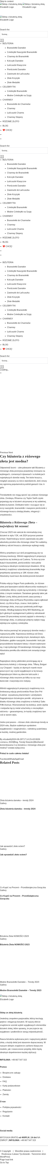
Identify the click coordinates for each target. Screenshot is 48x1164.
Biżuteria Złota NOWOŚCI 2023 (14, 936)
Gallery (3, 803)
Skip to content (6, 1)
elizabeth (7, 739)
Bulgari (43, 664)
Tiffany (36, 664)
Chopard (8, 668)
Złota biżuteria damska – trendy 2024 (17, 800)
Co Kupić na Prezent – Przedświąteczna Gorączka (23, 887)
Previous (4, 452)
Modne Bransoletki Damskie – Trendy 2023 (19, 982)
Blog (16, 742)
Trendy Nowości (26, 742)
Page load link (6, 1160)
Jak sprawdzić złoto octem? (12, 846)
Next (11, 452)
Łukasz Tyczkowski (21, 1154)
